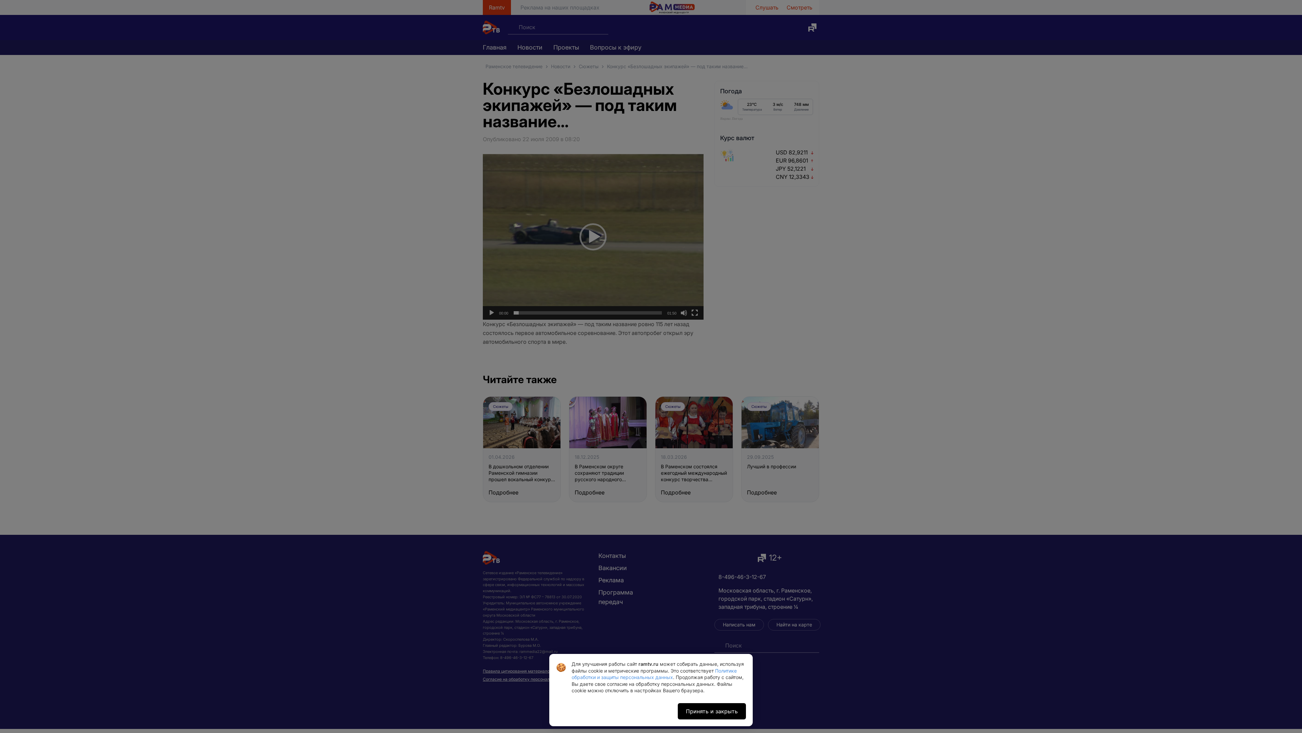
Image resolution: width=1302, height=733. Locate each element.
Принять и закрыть (712, 711)
